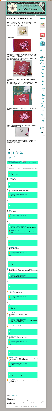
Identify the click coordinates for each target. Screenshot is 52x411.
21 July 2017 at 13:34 (23, 307)
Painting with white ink (25, 162)
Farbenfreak (10, 312)
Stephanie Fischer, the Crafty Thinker (15, 173)
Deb (9, 178)
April (42, 126)
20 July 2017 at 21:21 (16, 230)
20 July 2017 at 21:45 (14, 247)
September (42, 61)
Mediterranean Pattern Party (43, 79)
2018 (41, 55)
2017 (41, 56)
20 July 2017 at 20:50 (24, 194)
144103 (21, 156)
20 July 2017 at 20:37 (15, 189)
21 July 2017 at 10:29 (23, 275)
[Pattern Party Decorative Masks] (21, 154)
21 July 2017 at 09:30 (19, 268)
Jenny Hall (10, 210)
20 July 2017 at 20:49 (24, 173)
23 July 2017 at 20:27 (15, 357)
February (42, 128)
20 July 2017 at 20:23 (12, 178)
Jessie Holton (12, 230)
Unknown (10, 247)
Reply (9, 170)
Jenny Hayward (11, 357)
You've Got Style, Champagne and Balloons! (43, 95)
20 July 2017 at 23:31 (24, 252)
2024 (41, 49)
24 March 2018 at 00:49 (14, 379)
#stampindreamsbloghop (12, 162)
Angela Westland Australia (12, 325)
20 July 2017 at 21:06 (14, 210)
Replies (10, 182)
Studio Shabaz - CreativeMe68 (13, 268)
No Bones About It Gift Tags (42, 110)
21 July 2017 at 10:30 (23, 296)
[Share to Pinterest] (25, 161)
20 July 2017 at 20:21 (14, 167)
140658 (9, 158)
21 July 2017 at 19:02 (23, 319)
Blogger (35, 406)
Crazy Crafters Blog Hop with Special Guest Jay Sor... (43, 99)
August (42, 63)
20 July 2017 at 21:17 (23, 215)
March (42, 127)
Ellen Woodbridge (11, 336)
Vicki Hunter (10, 291)
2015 (41, 132)
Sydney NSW (18, 163)
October (42, 60)
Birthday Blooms (21, 162)
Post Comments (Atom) (14, 395)
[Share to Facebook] (24, 161)
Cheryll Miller (10, 189)
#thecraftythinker (17, 162)
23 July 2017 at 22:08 (24, 363)
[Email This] (22, 161)
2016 (41, 131)
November (42, 58)
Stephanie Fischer (15, 163)
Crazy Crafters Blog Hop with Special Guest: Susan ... (43, 70)
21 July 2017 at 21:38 (16, 336)
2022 (41, 50)
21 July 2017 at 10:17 (14, 291)
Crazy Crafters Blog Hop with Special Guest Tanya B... (43, 121)
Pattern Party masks (30, 162)
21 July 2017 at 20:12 (18, 325)
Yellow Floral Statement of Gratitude (43, 118)
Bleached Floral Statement (42, 115)
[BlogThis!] (23, 161)
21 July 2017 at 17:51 (14, 312)
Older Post (36, 394)
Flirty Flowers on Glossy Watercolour (43, 73)
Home (22, 394)
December (42, 57)
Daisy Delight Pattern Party (43, 113)
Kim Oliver (10, 167)
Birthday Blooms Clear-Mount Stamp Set (9, 157)
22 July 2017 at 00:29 (24, 341)
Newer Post (8, 394)
